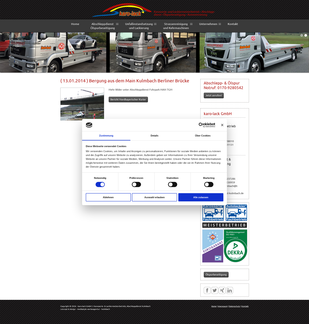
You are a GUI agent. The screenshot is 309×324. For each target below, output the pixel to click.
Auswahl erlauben (154, 197)
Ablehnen (108, 197)
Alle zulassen (200, 197)
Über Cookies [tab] (203, 135)
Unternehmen (208, 23)
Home (75, 23)
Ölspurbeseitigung (216, 274)
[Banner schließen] (222, 125)
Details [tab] (155, 135)
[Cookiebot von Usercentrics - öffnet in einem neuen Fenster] (201, 125)
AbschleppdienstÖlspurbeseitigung (102, 25)
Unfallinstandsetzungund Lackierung (139, 25)
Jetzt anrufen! (214, 95)
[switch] (136, 184)
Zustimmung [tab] (106, 135)
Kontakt (233, 23)
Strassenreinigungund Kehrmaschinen (176, 25)
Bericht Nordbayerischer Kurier (128, 99)
